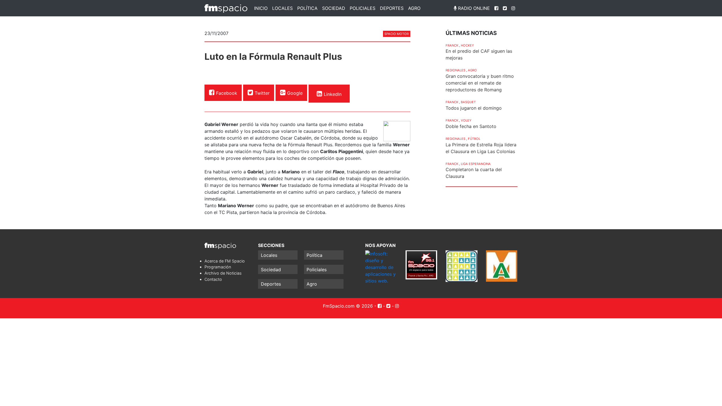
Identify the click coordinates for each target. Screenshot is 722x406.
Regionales (455, 70)
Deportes (392, 8)
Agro (414, 8)
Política (307, 8)
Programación (217, 266)
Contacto (213, 279)
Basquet (468, 102)
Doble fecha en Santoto (471, 126)
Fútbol (474, 139)
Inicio (261, 8)
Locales (282, 8)
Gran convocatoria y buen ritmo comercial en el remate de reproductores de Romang (480, 82)
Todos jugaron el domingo (474, 108)
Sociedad (333, 8)
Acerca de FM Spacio (224, 261)
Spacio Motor (396, 34)
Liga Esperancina (476, 164)
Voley (466, 120)
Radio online (473, 8)
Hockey (467, 45)
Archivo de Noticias (223, 273)
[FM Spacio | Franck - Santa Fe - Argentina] (225, 8)
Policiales (362, 8)
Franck (452, 45)
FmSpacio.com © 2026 (348, 306)
